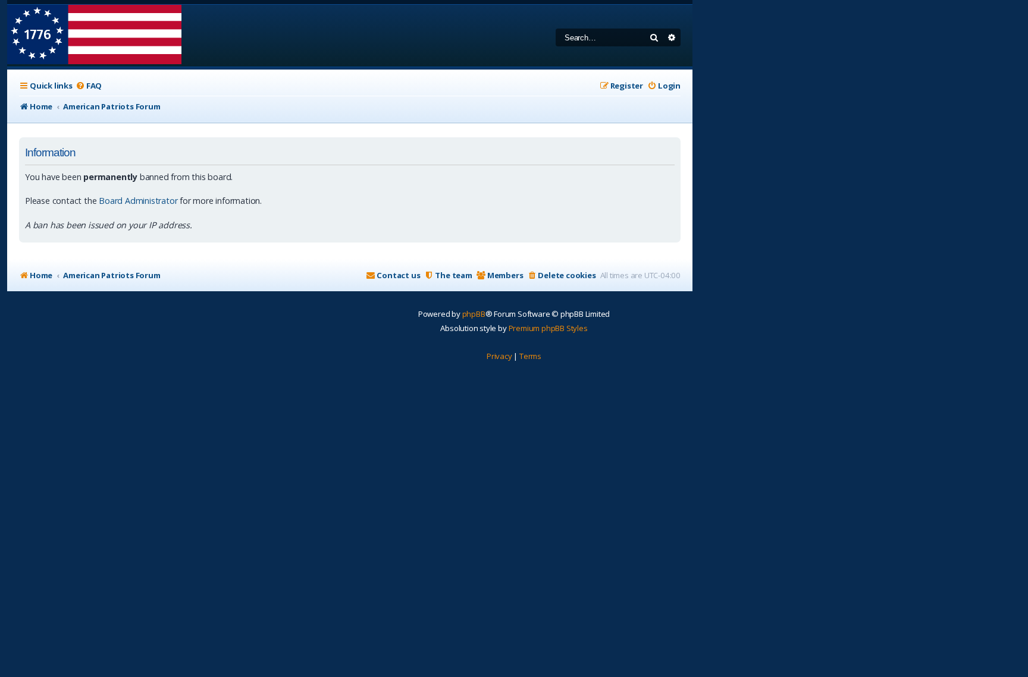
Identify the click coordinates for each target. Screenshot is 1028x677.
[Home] (94, 36)
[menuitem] (89, 86)
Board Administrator (138, 200)
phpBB (473, 313)
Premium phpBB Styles (548, 328)
